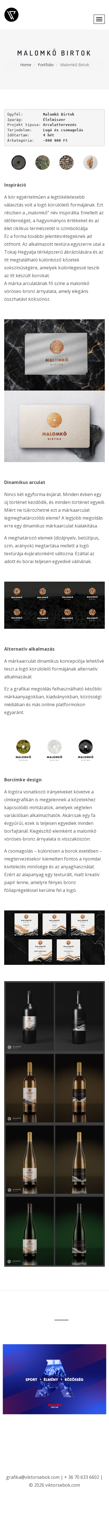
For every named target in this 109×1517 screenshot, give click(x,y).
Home (25, 64)
